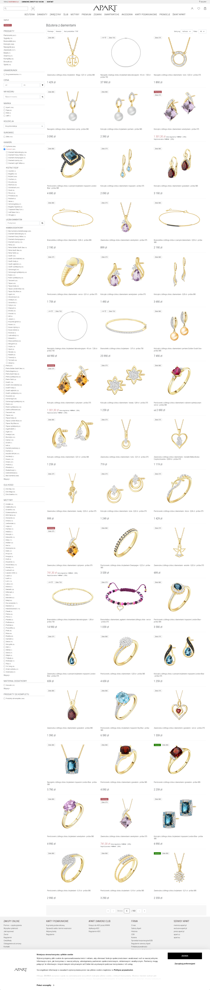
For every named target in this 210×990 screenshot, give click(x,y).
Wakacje (10, 661)
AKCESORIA (127, 14)
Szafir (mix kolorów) (16, 258)
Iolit (10, 316)
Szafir (12, 256)
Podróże (9, 625)
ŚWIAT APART (179, 14)
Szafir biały (13, 261)
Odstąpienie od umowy (12, 944)
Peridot (12, 352)
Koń (8, 545)
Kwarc (11, 324)
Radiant (12, 198)
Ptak (9, 630)
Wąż (8, 664)
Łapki (9, 576)
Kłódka (9, 532)
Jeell (8, 116)
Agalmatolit (11, 429)
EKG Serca (11, 515)
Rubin (11, 275)
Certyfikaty (8, 941)
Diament (10, 149)
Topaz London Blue (16, 289)
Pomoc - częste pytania (13, 925)
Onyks (11, 346)
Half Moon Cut (14, 212)
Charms (8, 56)
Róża (9, 633)
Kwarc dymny (14, 327)
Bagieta (12, 174)
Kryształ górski (14, 322)
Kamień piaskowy (13, 448)
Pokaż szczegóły (44, 985)
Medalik (10, 589)
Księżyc (9, 556)
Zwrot (6, 934)
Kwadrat (10, 562)
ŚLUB (65, 14)
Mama (9, 587)
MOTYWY (75, 14)
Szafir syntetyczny (15, 267)
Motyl (9, 600)
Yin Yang (10, 666)
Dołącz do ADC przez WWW (99, 925)
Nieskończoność (13, 609)
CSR (133, 934)
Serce (11, 201)
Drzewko (10, 510)
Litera (9, 584)
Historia (134, 931)
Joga (9, 526)
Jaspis (11, 319)
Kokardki (10, 537)
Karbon (9, 451)
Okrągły (12, 215)
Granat (12, 313)
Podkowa (10, 622)
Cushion (12, 179)
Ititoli (8, 113)
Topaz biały (13, 286)
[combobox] (24, 126)
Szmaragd (13, 269)
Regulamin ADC (95, 931)
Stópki (9, 655)
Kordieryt (10, 456)
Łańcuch (10, 570)
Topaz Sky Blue (14, 291)
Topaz (12, 283)
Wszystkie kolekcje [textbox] (11, 126)
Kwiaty (10, 567)
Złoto (9, 137)
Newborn (10, 606)
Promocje (50, 31)
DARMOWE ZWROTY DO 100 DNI (33, 2)
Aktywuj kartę (51, 931)
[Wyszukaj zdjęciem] (33, 8)
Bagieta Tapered (15, 207)
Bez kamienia (12, 476)
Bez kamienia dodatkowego (19, 231)
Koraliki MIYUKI (12, 453)
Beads (7, 53)
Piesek (9, 611)
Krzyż (9, 554)
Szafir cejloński (14, 264)
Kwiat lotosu (11, 565)
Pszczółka (10, 628)
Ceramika (12, 302)
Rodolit (11, 355)
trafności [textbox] (185, 31)
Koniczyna (10, 548)
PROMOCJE (164, 14)
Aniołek (9, 504)
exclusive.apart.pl (180, 928)
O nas (133, 925)
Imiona (9, 521)
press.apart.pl (179, 931)
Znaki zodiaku (12, 669)
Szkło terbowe (11, 473)
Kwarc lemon (13, 330)
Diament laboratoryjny (17, 152)
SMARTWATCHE (111, 14)
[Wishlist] (198, 8)
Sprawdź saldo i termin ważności (58, 928)
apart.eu (177, 937)
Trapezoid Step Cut (15, 209)
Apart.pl (6, 20)
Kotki (9, 551)
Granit (9, 443)
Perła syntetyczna (13, 377)
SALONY (203, 2)
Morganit (12, 344)
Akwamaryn (13, 297)
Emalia (12, 311)
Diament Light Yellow (16, 163)
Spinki (7, 65)
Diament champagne (16, 158)
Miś (8, 595)
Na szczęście (12, 603)
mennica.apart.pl (180, 925)
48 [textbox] (201, 31)
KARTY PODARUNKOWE (146, 14)
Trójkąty (9, 658)
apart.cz (177, 934)
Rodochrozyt (11, 470)
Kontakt (7, 947)
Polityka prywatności (139, 947)
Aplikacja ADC (94, 928)
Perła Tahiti (13, 253)
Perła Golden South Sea (17, 247)
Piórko (9, 614)
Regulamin (8, 937)
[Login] (192, 8)
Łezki (8, 578)
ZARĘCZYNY (55, 14)
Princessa (13, 196)
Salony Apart (136, 928)
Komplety (9, 59)
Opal (11, 349)
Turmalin (12, 360)
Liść (9, 581)
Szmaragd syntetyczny (17, 272)
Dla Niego (10, 492)
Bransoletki (10, 41)
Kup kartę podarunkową (55, 925)
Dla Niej (10, 489)
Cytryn (12, 305)
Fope (9, 110)
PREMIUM (86, 14)
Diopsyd (12, 308)
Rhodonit (10, 467)
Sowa (9, 653)
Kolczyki (9, 44)
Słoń (8, 647)
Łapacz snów (11, 573)
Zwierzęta (10, 672)
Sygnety (8, 38)
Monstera (10, 597)
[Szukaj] (42, 85)
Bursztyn (10, 437)
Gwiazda (10, 518)
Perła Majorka (12, 371)
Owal (11, 190)
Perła (11, 245)
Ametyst (12, 300)
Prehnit (9, 465)
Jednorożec (10, 523)
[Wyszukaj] (6, 9)
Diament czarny (15, 160)
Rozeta (9, 636)
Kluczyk (9, 534)
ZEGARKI (98, 14)
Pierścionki (10, 35)
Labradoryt (13, 335)
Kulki (8, 559)
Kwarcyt (12, 333)
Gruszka (12, 182)
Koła (9, 540)
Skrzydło (10, 644)
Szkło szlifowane (13, 410)
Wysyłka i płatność (11, 928)
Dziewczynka (11, 512)
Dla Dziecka (11, 494)
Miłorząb (10, 592)
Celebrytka (11, 507)
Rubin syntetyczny (15, 278)
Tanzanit (12, 280)
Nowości (58, 31)
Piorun (9, 617)
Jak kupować (9, 931)
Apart (9, 107)
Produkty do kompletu (15, 698)
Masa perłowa (14, 341)
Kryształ (10, 396)
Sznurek (10, 685)
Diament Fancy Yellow (17, 155)
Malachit (12, 338)
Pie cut (11, 193)
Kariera (134, 937)
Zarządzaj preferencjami (185, 964)
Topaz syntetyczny (13, 426)
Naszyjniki (9, 47)
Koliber (9, 543)
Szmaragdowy (14, 204)
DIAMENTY (42, 14)
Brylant (12, 176)
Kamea (9, 529)
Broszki (8, 62)
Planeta (9, 620)
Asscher (12, 171)
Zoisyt (11, 363)
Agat (11, 294)
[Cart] (205, 8)
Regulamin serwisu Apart (140, 944)
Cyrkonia (11, 146)
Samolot (9, 639)
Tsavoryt (12, 357)
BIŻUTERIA (30, 14)
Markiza (12, 185)
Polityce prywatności (123, 970)
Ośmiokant (13, 187)
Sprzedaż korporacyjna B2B (142, 941)
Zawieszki (9, 50)
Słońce (9, 650)
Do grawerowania (13, 74)
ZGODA (185, 956)
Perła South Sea (15, 250)
